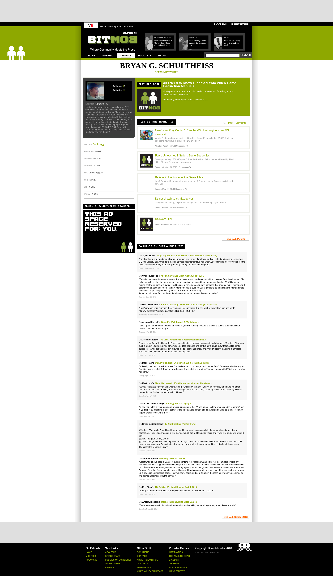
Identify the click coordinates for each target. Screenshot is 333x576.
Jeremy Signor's (150, 340)
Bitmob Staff (112, 556)
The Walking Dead (179, 556)
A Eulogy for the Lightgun (178, 403)
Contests (142, 563)
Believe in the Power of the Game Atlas (179, 177)
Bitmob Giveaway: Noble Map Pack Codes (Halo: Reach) (189, 304)
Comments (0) (182, 146)
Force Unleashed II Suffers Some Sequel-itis (182, 155)
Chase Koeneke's (151, 276)
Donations (143, 552)
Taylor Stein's (149, 255)
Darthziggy (98, 144)
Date (230, 123)
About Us (110, 552)
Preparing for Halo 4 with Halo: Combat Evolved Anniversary (187, 255)
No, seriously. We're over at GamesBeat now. (197, 43)
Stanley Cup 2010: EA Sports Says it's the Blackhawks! (182, 363)
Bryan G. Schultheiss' (153, 424)
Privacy (109, 567)
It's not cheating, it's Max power (174, 198)
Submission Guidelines (118, 560)
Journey (174, 563)
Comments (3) (184, 224)
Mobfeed (91, 556)
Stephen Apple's (150, 458)
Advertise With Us (147, 560)
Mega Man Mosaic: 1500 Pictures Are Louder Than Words (183, 383)
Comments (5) (181, 207)
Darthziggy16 (96, 172)
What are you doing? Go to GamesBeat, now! (232, 43)
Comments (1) (181, 189)
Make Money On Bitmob (150, 571)
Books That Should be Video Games (179, 502)
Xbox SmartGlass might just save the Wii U (182, 276)
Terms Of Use (113, 563)
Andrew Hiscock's (151, 322)
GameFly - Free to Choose (172, 458)
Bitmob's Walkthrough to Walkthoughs (180, 322)
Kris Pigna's (148, 487)
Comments (241, 123)
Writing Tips (144, 567)
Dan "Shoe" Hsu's (151, 304)
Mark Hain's (148, 363)
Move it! (193, 37)
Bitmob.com (96, 31)
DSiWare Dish (164, 219)
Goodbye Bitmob (162, 37)
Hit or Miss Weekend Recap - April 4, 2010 (176, 487)
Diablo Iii (174, 560)
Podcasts (91, 560)
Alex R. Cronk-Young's (153, 403)
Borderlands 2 (178, 567)
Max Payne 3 (176, 552)
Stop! (226, 37)
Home (89, 552)
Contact (142, 556)
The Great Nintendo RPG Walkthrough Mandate (183, 340)
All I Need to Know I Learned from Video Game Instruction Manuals (199, 84)
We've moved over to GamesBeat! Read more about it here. (163, 43)
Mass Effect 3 (177, 571)
